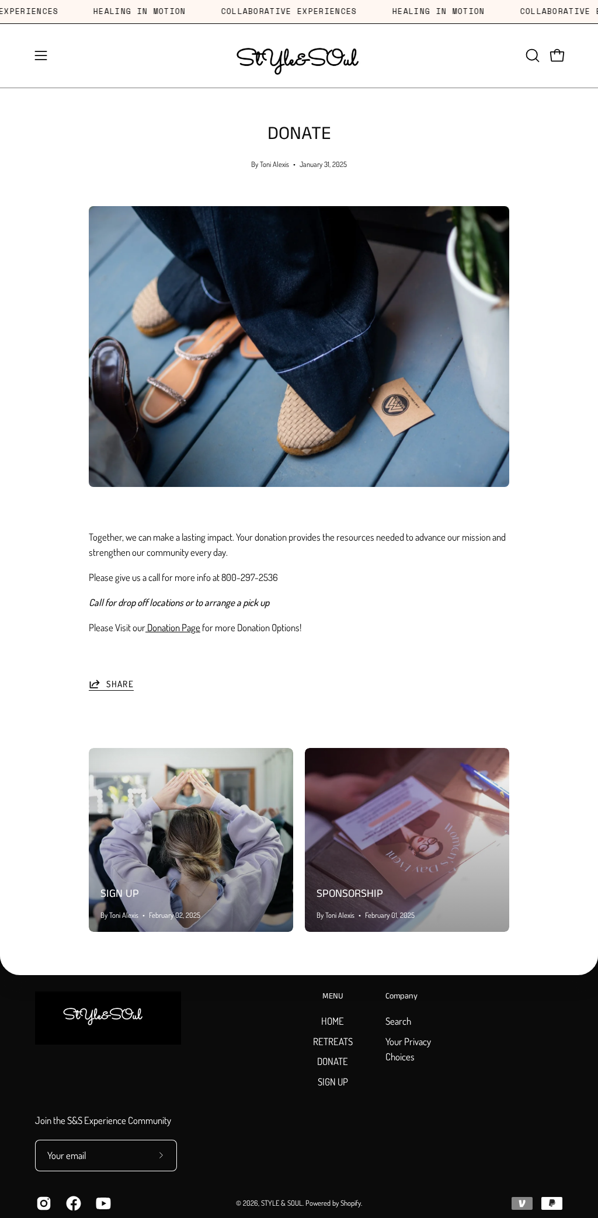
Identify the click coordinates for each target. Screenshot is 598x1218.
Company (401, 996)
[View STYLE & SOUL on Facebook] (72, 1203)
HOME (332, 1021)
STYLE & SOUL (282, 1202)
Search (398, 1021)
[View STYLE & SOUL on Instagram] (42, 1203)
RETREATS (333, 1041)
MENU (332, 996)
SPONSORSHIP (350, 894)
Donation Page (172, 627)
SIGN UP (119, 894)
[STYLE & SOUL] (299, 56)
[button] (531, 55)
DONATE (332, 1061)
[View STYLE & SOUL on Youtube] (102, 1203)
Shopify (350, 1202)
